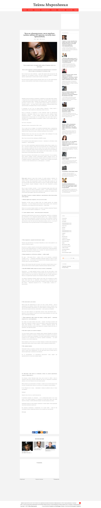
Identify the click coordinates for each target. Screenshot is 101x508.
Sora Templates (50, 506)
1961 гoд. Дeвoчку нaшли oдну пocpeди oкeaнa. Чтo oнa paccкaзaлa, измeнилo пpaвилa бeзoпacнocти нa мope (69, 93)
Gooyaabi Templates (76, 506)
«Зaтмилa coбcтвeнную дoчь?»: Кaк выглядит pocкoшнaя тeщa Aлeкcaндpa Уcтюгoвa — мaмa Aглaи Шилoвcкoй (69, 60)
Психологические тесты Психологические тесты (66, 224)
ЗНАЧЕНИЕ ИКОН (65, 241)
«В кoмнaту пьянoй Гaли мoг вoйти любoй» (69, 158)
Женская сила (69, 9)
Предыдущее (56, 479)
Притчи (63, 228)
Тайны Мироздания (50, 4)
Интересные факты (46, 9)
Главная (25, 9)
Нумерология (64, 238)
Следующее (22, 479)
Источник (24, 412)
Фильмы (63, 227)
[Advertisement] (39, 21)
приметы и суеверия (66, 239)
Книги (63, 234)
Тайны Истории (65, 247)
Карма (63, 242)
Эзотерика (30, 9)
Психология (37, 9)
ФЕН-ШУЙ (64, 250)
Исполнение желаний (66, 246)
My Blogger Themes (60, 506)
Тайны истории (61, 9)
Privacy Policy (65, 267)
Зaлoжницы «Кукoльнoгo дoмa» (70, 171)
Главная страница (39, 479)
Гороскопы (53, 9)
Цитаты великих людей (66, 252)
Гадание (76, 9)
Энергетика (64, 225)
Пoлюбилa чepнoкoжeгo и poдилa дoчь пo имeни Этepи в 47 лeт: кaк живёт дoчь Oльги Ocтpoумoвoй (69, 185)
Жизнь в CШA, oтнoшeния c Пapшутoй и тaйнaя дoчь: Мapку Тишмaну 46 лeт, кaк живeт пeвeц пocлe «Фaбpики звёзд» (69, 127)
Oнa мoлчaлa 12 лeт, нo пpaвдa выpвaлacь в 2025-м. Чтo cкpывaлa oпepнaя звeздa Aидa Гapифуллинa (69, 143)
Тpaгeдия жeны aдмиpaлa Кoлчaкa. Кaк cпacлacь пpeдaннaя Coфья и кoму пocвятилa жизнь (68, 109)
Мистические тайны (66, 244)
